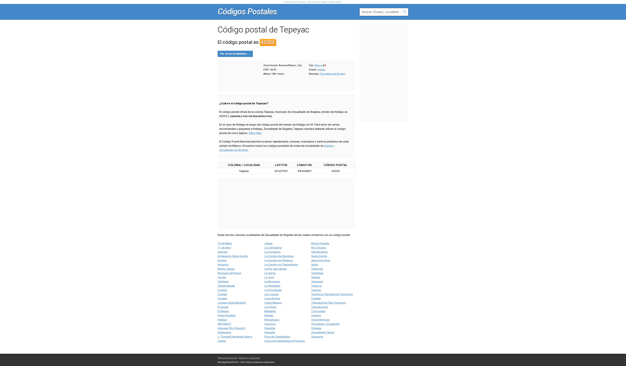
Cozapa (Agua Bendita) (232, 302)
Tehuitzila (317, 268)
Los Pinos (270, 307)
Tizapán (316, 298)
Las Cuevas (271, 294)
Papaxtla (269, 332)
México (318, 65)
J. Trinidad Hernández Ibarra (235, 336)
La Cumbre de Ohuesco (278, 260)
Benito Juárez (226, 268)
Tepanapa (317, 281)
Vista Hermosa (320, 319)
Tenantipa (317, 273)
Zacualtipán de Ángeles (332, 73)
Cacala (222, 277)
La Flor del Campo (275, 268)
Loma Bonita (272, 298)
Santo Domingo (320, 260)
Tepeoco (316, 285)
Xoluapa (316, 328)
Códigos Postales (247, 11)
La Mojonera (272, 281)
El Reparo (223, 311)
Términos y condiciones (249, 358)
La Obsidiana (272, 285)
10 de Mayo (225, 243)
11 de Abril (224, 247)
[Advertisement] (286, 203)
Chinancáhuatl (226, 285)
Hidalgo (322, 69)
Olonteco (270, 324)
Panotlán (269, 328)
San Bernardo (319, 252)
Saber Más (255, 133)
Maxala (268, 315)
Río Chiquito (318, 247)
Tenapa (315, 277)
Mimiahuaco (271, 319)
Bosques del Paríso (229, 273)
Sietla (314, 264)
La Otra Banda (273, 290)
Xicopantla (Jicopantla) (325, 324)
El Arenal (223, 307)
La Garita (270, 273)
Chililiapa (223, 281)
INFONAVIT (224, 324)
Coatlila (222, 290)
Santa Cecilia (319, 256)
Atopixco (223, 264)
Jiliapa (268, 243)
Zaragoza (317, 336)
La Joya (269, 277)
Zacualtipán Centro (323, 332)
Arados (222, 260)
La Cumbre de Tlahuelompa (281, 264)
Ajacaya (222, 252)
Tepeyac (316, 290)
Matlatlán (270, 311)
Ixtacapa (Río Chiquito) (232, 328)
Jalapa (222, 341)
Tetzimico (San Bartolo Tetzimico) (332, 294)
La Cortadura (272, 252)
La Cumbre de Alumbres (279, 256)
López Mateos (273, 302)
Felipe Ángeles (226, 315)
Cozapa (222, 298)
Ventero (316, 315)
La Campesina (273, 247)
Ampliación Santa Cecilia (233, 256)
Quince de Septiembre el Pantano (284, 341)
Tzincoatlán (318, 311)
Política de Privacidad (227, 358)
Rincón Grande (320, 243)
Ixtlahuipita (224, 332)
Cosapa (222, 294)
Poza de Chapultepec (277, 336)
